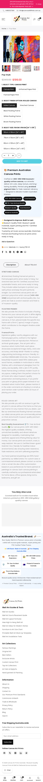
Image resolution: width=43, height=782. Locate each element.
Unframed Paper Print (27, 89)
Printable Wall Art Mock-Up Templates (16, 633)
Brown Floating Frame (12, 122)
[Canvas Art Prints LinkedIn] (21, 753)
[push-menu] (3, 19)
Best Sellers (6, 655)
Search (5, 716)
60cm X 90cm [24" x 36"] (14, 132)
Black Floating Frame (12, 111)
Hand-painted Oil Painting (12, 672)
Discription (11, 265)
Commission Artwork (10, 698)
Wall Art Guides (8, 612)
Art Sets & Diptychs (9, 669)
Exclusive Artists (8, 658)
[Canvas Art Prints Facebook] (4, 753)
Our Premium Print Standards (13, 695)
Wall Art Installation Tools (12, 636)
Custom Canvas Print (10, 662)
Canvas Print (9, 89)
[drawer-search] (34, 19)
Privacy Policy (7, 705)
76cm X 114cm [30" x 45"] (14, 138)
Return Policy (7, 709)
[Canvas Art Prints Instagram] (15, 753)
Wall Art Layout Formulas (11, 619)
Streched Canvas (27, 105)
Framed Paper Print (11, 95)
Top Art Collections (9, 665)
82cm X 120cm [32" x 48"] (14, 143)
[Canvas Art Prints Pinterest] (26, 753)
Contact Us (6, 691)
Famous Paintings (9, 648)
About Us (5, 684)
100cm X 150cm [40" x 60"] (14, 149)
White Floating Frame (12, 116)
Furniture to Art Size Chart (12, 629)
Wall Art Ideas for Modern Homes (15, 626)
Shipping (5, 688)
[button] (19, 155)
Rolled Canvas (9, 105)
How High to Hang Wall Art (12, 622)
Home (4, 29)
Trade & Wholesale (9, 702)
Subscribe (8, 742)
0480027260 (10, 10)
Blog (4, 712)
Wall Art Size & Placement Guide (14, 615)
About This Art (31, 265)
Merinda (12, 247)
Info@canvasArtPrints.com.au (29, 10)
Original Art (6, 651)
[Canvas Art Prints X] (10, 753)
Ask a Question (8, 241)
